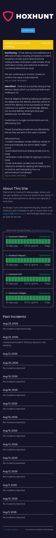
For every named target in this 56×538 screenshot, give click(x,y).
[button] (28, 30)
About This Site (15, 188)
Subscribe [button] (46, 43)
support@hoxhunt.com (14, 213)
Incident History (10, 529)
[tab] (6, 241)
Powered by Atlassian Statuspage (39, 529)
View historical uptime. (40, 230)
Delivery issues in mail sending (18, 45)
